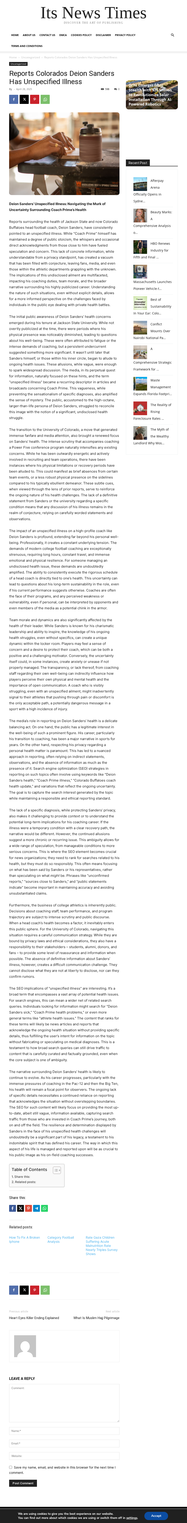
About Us (29, 35)
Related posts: (25, 1182)
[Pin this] (28, 1208)
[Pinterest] (34, 99)
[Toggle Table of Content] (54, 1170)
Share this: (22, 1176)
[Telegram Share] (36, 1208)
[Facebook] (13, 99)
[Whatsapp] (44, 1208)
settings (131, 1518)
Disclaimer (103, 35)
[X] (24, 99)
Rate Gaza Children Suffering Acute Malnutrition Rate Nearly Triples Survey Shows (102, 1245)
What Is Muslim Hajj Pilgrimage (96, 1318)
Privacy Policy (125, 35)
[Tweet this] (20, 1208)
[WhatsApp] (45, 99)
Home (15, 35)
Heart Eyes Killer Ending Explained (34, 1318)
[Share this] (12, 1208)
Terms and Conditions (26, 46)
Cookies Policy (81, 35)
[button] (172, 35)
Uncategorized (30, 57)
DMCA (63, 35)
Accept (156, 1516)
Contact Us (47, 35)
